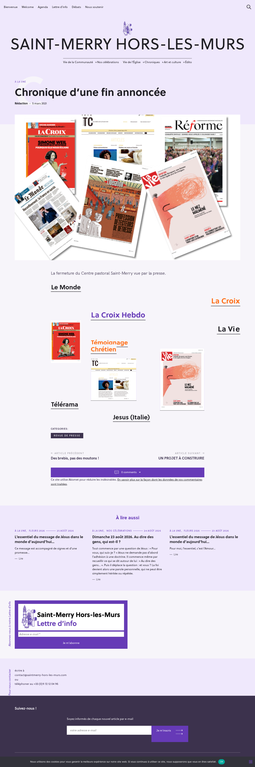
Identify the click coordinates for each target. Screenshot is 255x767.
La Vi (226, 328)
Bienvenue (11, 7)
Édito (188, 62)
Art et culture (172, 62)
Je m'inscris (163, 730)
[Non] (250, 762)
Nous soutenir (94, 7)
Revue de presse (67, 435)
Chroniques (152, 62)
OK (221, 761)
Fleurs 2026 (37, 530)
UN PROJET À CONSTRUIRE (181, 458)
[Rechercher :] (247, 7)
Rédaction (21, 103)
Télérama (64, 404)
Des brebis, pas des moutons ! (75, 458)
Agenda (43, 7)
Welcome (28, 7)
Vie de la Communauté (78, 62)
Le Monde (66, 286)
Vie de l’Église (132, 62)
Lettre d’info (60, 7)
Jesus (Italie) (131, 416)
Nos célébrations (108, 62)
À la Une (20, 81)
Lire (21, 558)
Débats (76, 7)
